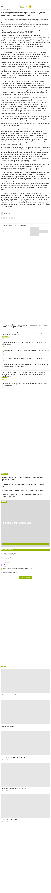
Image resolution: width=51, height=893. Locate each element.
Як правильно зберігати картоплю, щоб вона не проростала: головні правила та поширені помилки (25, 326)
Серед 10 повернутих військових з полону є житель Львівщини (23, 358)
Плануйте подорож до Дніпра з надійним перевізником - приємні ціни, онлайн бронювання (24, 334)
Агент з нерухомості (9, 695)
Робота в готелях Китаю (10, 820)
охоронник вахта (8, 726)
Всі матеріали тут (25, 544)
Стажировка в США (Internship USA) (14, 757)
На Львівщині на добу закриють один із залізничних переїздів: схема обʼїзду (25, 351)
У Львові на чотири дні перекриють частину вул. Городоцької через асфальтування (24, 343)
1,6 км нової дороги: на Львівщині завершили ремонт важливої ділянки (22, 496)
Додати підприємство (25, 577)
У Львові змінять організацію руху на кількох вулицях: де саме (23, 485)
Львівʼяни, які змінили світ (16, 522)
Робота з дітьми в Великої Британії (14, 788)
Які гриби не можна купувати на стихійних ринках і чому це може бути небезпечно (24, 384)
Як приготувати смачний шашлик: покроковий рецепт (22, 490)
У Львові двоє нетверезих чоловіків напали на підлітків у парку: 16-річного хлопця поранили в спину (25, 365)
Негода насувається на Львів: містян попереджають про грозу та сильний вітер (23, 478)
